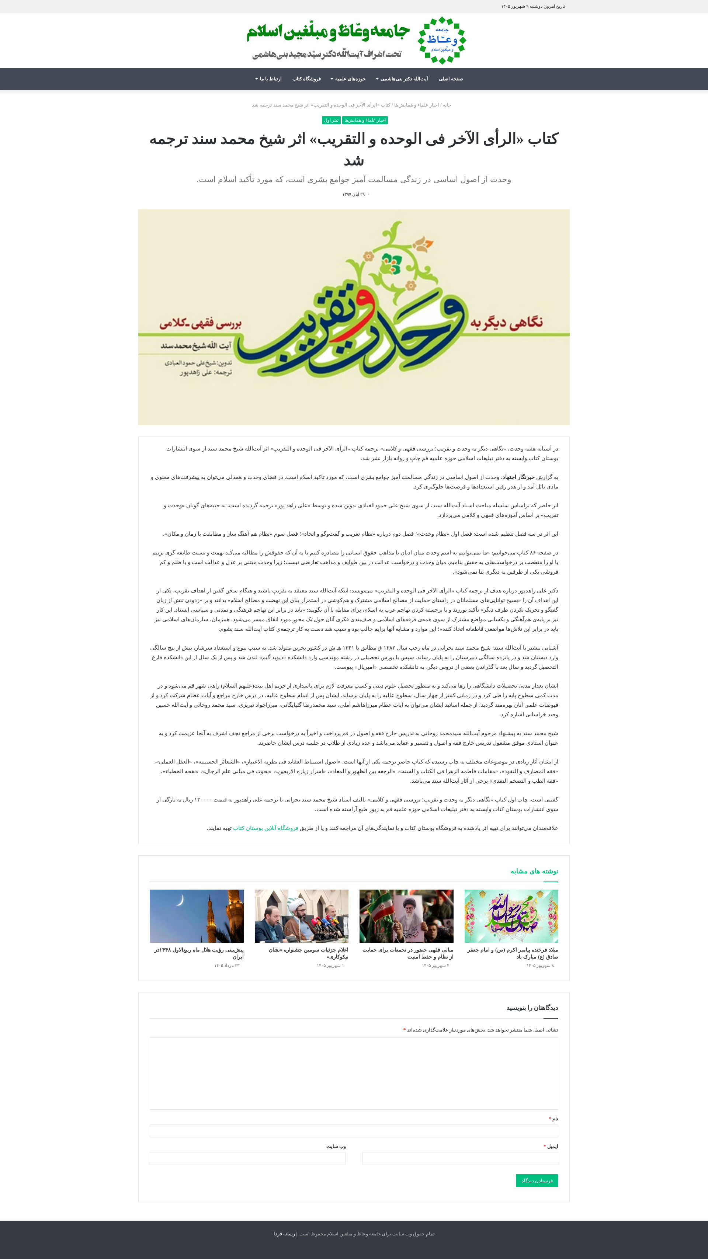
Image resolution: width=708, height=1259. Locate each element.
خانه (447, 105)
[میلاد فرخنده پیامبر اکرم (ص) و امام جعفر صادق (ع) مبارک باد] (512, 916)
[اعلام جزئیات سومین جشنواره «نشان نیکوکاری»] (302, 916)
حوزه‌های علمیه (350, 78)
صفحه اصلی (451, 78)
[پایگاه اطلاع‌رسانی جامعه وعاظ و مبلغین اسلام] (354, 40)
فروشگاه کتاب (306, 78)
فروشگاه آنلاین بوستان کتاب (265, 828)
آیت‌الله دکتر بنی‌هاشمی (404, 78)
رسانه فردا (284, 1234)
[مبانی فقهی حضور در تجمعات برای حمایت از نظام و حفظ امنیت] (407, 916)
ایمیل (551, 1146)
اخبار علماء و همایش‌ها (416, 105)
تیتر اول (331, 120)
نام (553, 1118)
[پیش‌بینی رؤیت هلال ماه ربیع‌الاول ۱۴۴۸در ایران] (197, 916)
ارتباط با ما (271, 78)
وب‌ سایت (336, 1146)
